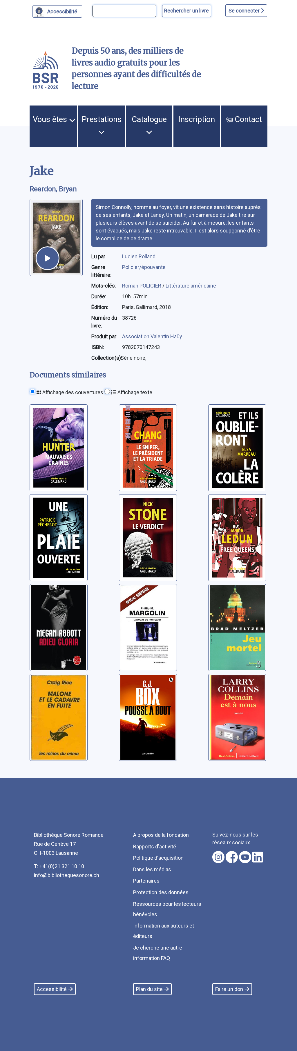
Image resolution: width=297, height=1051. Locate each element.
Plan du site (149, 989)
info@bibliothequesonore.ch (66, 875)
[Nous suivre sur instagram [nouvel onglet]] (218, 857)
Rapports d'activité (154, 846)
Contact (247, 119)
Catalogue (149, 119)
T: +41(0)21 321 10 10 (59, 866)
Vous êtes (51, 119)
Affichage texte (134, 392)
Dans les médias (152, 869)
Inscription (196, 119)
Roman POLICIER (142, 286)
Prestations (102, 119)
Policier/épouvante (144, 267)
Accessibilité (62, 11)
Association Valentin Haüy (152, 336)
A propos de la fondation (161, 835)
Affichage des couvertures (72, 392)
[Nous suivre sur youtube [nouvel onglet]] (245, 857)
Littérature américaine (191, 286)
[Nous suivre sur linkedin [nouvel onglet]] (257, 857)
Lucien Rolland (138, 256)
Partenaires (146, 881)
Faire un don (229, 989)
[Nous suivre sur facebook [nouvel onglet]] (232, 857)
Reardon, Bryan (53, 189)
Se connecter (245, 11)
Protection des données (161, 892)
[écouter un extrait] (47, 258)
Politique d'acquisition (158, 858)
